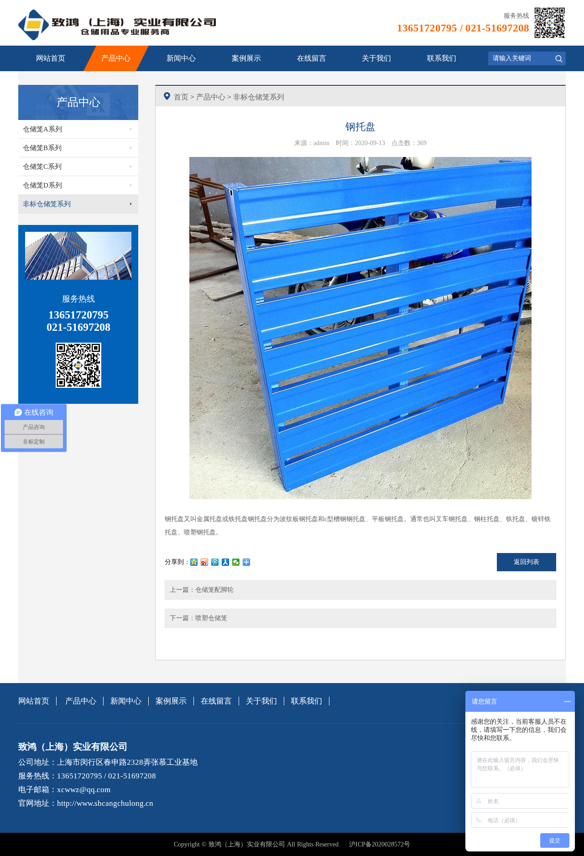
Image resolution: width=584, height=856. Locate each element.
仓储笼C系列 (42, 166)
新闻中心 (181, 58)
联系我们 (441, 58)
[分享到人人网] (225, 562)
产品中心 (115, 58)
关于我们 (376, 58)
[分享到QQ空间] (194, 562)
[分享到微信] (236, 562)
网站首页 (50, 58)
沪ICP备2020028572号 (379, 844)
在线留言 (311, 58)
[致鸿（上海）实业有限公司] (117, 25)
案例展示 (246, 58)
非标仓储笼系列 (47, 204)
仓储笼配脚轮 (214, 589)
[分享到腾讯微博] (215, 562)
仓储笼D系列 (42, 185)
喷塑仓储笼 (211, 618)
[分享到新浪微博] (205, 562)
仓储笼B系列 (42, 147)
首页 (181, 97)
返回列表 (526, 561)
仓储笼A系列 (42, 129)
